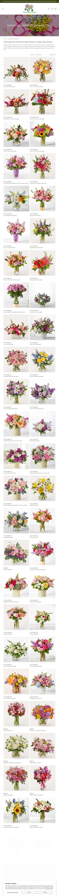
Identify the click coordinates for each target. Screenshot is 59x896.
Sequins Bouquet (8, 795)
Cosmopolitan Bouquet (36, 280)
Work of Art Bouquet (35, 344)
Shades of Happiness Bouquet (38, 730)
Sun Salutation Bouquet (10, 215)
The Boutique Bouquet (10, 473)
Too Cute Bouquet (8, 344)
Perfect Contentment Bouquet (12, 280)
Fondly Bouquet (34, 634)
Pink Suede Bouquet (35, 762)
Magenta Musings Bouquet (11, 601)
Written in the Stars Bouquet (38, 569)
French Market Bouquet (10, 151)
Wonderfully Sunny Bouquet (11, 827)
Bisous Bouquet (34, 537)
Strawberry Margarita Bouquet (38, 183)
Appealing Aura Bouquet (36, 247)
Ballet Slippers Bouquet (36, 827)
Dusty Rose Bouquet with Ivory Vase (40, 473)
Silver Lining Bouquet (9, 247)
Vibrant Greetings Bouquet (37, 151)
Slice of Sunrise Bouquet (36, 86)
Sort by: (32, 54)
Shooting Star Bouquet (36, 312)
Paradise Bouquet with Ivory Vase (13, 440)
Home (5, 38)
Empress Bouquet (35, 440)
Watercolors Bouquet (35, 601)
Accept (29, 892)
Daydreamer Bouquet (9, 859)
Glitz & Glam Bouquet (9, 86)
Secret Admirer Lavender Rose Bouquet (14, 312)
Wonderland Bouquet (35, 698)
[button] (3, 8)
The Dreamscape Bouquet (11, 408)
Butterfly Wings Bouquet (37, 376)
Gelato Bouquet (8, 634)
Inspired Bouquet (8, 537)
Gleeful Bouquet (34, 505)
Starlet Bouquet (8, 569)
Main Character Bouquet (36, 795)
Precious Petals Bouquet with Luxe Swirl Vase (16, 183)
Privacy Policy (49, 888)
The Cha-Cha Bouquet (36, 666)
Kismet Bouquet (8, 730)
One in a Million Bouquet (36, 408)
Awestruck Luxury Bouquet (37, 119)
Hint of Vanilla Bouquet (10, 666)
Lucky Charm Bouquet (10, 698)
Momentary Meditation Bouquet (12, 762)
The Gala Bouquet (35, 859)
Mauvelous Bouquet (35, 215)
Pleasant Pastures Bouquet (11, 376)
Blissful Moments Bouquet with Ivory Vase (15, 505)
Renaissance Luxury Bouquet (11, 119)
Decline (45, 892)
